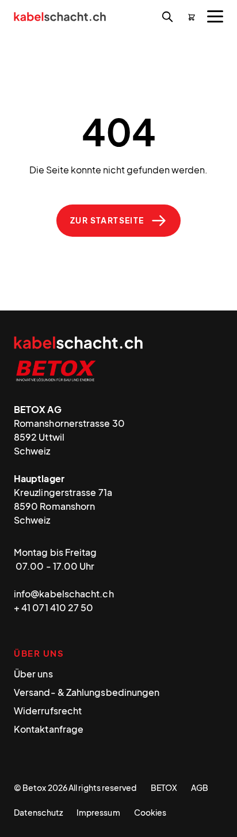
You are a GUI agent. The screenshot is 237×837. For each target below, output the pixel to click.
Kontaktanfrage (48, 729)
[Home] (60, 18)
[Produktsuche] (167, 17)
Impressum (98, 812)
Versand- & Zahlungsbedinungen (86, 692)
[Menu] (215, 16)
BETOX (164, 787)
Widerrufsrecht (48, 711)
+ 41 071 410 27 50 (53, 607)
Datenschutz (38, 812)
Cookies (150, 812)
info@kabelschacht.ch (64, 594)
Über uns (33, 674)
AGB (199, 787)
